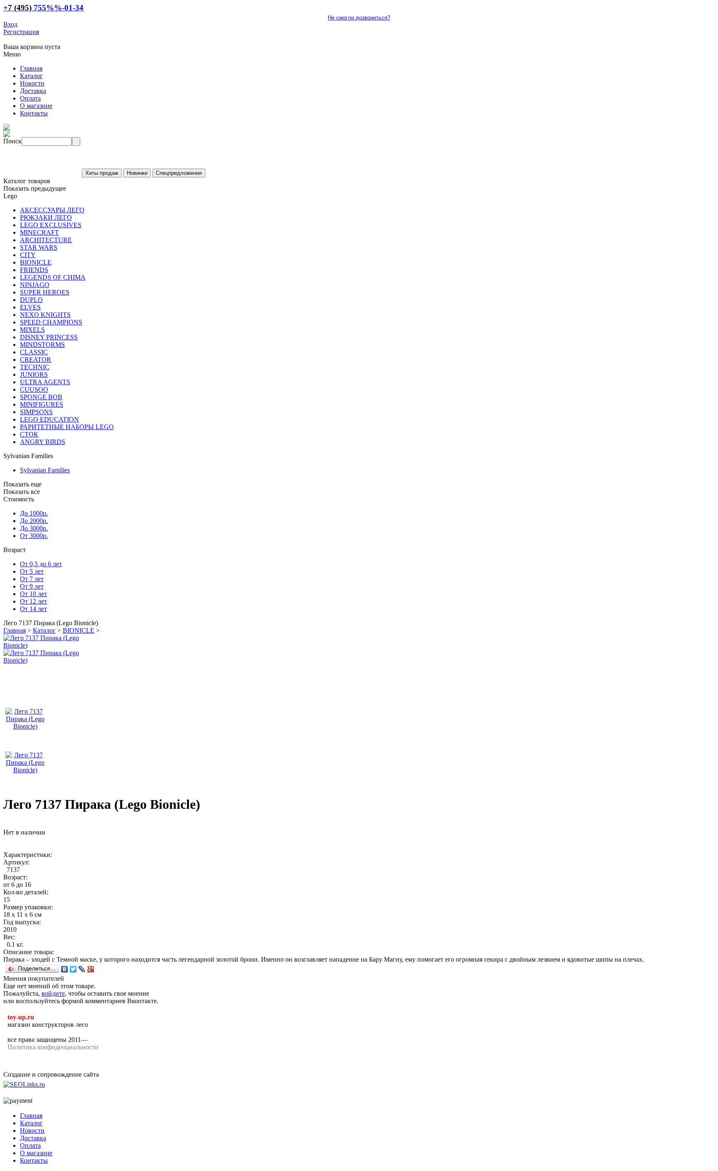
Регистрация (21, 31)
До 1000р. (34, 513)
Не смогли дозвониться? (359, 18)
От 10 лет (33, 593)
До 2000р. (34, 520)
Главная (14, 630)
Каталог (44, 630)
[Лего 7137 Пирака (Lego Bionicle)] (47, 645)
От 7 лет (32, 578)
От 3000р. (34, 535)
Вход (10, 24)
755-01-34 (43, 7)
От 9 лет (32, 586)
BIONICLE (78, 630)
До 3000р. (34, 528)
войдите (53, 993)
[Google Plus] (90, 969)
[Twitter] (73, 969)
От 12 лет (33, 601)
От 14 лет (33, 608)
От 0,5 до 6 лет (41, 563)
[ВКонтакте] (64, 969)
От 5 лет (32, 571)
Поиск (12, 141)
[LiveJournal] (82, 969)
